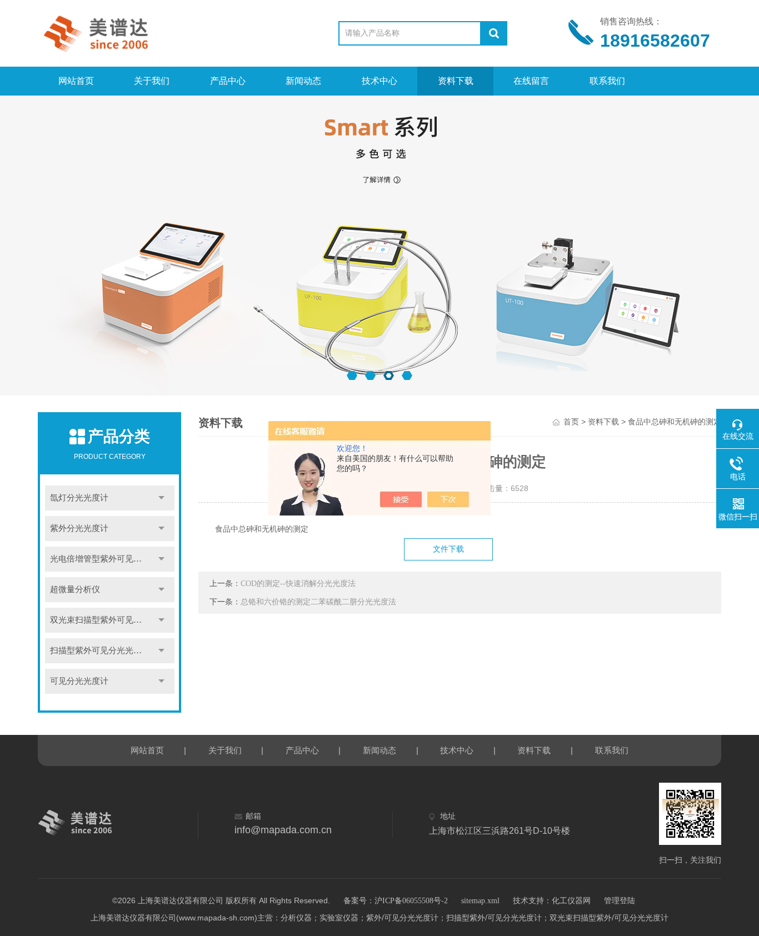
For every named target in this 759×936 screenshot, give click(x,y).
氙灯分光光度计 (79, 497)
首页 (571, 422)
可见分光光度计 (79, 681)
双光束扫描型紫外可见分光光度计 (112, 619)
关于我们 (151, 81)
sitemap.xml (480, 901)
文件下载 (448, 549)
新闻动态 (303, 81)
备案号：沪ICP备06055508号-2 (395, 901)
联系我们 (607, 81)
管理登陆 (619, 901)
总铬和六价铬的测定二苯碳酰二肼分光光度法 (318, 602)
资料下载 (455, 81)
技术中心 (379, 81)
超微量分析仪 (75, 589)
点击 (161, 497)
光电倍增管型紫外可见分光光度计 (112, 558)
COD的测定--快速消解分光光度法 (298, 583)
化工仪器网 (571, 901)
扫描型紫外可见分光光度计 (100, 650)
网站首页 (76, 81)
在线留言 (531, 81)
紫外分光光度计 (79, 528)
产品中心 (228, 81)
